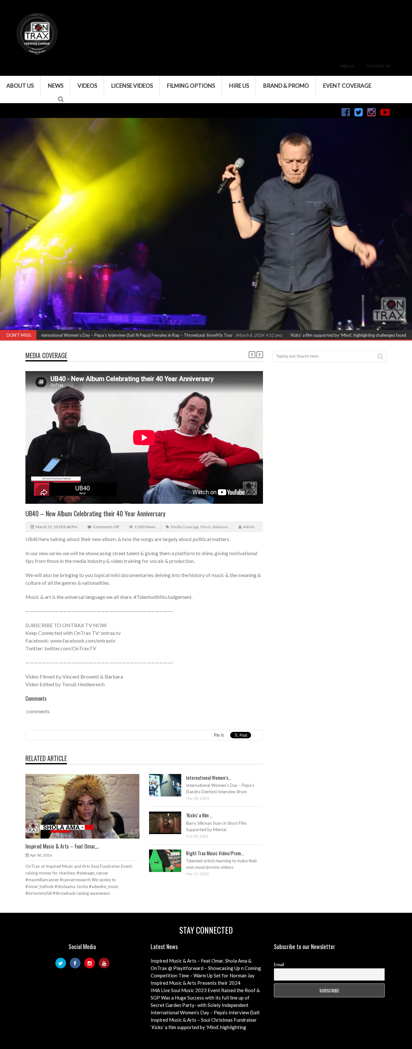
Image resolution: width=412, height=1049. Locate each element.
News (55, 85)
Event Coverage (347, 85)
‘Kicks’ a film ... (199, 815)
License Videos (132, 85)
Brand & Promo (286, 85)
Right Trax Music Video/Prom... (215, 853)
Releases (221, 526)
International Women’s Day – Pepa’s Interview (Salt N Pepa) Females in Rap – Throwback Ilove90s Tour (107, 335)
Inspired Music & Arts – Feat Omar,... (62, 846)
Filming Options (191, 85)
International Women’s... (208, 777)
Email (279, 964)
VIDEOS (87, 85)
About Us (20, 85)
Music (206, 526)
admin (249, 526)
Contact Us (378, 66)
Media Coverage (46, 355)
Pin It (219, 735)
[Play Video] (159, 785)
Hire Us (347, 66)
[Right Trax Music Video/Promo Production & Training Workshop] (170, 860)
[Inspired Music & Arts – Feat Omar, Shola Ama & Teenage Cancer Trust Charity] (87, 806)
